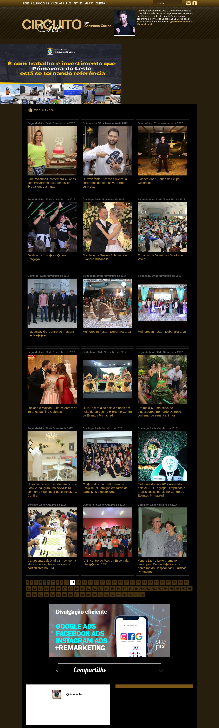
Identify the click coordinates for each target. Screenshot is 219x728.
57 (184, 588)
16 (102, 582)
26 (162, 582)
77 (136, 594)
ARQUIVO (89, 3)
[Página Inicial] (68, 38)
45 (112, 588)
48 (130, 588)
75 (124, 594)
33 (40, 588)
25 (156, 582)
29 (180, 582)
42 (94, 588)
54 (166, 588)
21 (132, 582)
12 (78, 582)
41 (88, 588)
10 (66, 582)
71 (100, 594)
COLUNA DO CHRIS (40, 3)
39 (76, 588)
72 (106, 594)
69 (88, 594)
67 (76, 594)
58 (190, 588)
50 (142, 588)
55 (172, 588)
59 (28, 594)
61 (40, 594)
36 (58, 588)
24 (150, 582)
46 (118, 588)
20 (126, 582)
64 (58, 594)
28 (174, 582)
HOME (26, 3)
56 (178, 588)
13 (84, 582)
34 (46, 588)
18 (114, 582)
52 (154, 588)
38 (70, 588)
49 (136, 588)
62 (46, 594)
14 (90, 582)
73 (112, 594)
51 (148, 588)
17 (108, 582)
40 (82, 588)
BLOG (69, 3)
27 (168, 582)
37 (64, 588)
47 (124, 588)
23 (144, 582)
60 (34, 594)
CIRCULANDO (57, 3)
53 (160, 588)
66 (70, 594)
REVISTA (78, 3)
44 (106, 588)
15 (96, 582)
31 (28, 588)
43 (100, 588)
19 (120, 582)
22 (138, 582)
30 (186, 582)
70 (94, 594)
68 (82, 594)
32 (34, 588)
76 (130, 594)
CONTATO (100, 3)
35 (52, 588)
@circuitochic (145, 24)
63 (52, 594)
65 (64, 594)
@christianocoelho (181, 21)
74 (118, 594)
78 (142, 594)
